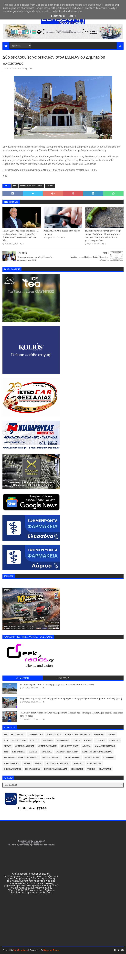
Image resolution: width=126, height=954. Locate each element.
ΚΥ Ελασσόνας (92, 758)
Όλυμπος (99, 735)
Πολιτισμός (77, 769)
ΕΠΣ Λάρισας (18, 752)
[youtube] (122, 950)
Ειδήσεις (33, 752)
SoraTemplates (20, 950)
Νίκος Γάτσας (94, 763)
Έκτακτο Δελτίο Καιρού (77, 735)
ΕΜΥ (6, 752)
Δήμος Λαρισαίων (47, 746)
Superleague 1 (36, 735)
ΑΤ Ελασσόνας (19, 740)
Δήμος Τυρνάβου (69, 746)
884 (14, 185)
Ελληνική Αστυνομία (67, 752)
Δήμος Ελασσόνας (24, 746)
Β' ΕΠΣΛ (76, 740)
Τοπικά (49, 185)
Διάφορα (87, 746)
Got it (72, 16)
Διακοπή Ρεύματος (105, 746)
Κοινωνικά (109, 758)
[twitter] (118, 950)
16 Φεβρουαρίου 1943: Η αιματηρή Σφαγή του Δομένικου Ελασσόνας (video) (57, 684)
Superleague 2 (54, 735)
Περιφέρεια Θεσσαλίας (55, 769)
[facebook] (114, 950)
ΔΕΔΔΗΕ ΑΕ (114, 740)
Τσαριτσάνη (105, 769)
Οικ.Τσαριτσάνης (12, 769)
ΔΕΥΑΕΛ (7, 746)
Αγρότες (34, 740)
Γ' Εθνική (100, 740)
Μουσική (78, 763)
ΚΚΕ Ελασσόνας (73, 758)
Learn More (58, 16)
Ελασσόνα (47, 752)
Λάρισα (37, 763)
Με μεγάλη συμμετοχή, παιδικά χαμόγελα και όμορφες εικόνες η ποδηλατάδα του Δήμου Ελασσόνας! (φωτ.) (71, 698)
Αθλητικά (48, 740)
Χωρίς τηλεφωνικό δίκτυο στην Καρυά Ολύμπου (62, 232)
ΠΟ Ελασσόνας (32, 769)
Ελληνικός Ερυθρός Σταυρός (97, 752)
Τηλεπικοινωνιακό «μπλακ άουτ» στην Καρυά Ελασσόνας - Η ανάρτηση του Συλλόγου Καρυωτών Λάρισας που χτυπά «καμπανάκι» (103, 235)
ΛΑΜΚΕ (26, 763)
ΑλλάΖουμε (63, 740)
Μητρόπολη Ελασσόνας (31, 185)
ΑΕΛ (6, 740)
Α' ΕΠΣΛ (111, 735)
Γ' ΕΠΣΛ (87, 740)
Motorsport (17, 735)
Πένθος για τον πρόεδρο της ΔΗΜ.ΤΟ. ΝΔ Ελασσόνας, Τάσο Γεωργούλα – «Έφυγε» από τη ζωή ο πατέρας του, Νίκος (20, 235)
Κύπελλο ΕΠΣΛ (11, 763)
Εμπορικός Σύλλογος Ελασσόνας (21, 758)
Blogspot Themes (51, 950)
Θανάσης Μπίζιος (51, 758)
